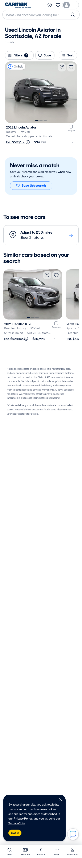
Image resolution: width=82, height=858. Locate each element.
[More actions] (71, 142)
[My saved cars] (58, 5)
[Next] (71, 92)
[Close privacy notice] (61, 800)
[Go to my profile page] (70, 5)
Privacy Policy (23, 818)
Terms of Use (16, 823)
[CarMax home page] (18, 5)
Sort (70, 55)
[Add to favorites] (71, 67)
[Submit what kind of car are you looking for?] (73, 14)
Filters (20, 55)
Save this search (34, 185)
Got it (15, 833)
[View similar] (62, 67)
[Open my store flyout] (49, 5)
